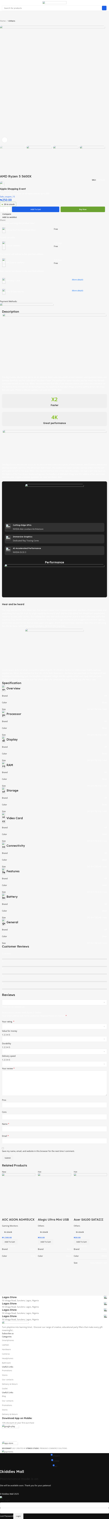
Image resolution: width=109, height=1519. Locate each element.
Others (11, 20)
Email (5, 1135)
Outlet (5, 1388)
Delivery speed (9, 1056)
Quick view (12, 1214)
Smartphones (8, 1340)
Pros (4, 1100)
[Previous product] (1, 24)
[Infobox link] (54, 1297)
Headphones (7, 1358)
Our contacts (7, 1379)
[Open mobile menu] (3, 2)
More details (77, 279)
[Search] (104, 8)
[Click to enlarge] (4, 140)
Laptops (5, 1345)
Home (3, 20)
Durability (6, 1043)
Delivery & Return (10, 1384)
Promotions (7, 1370)
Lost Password (6, 1516)
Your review (8, 1068)
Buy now (83, 209)
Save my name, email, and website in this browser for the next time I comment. (38, 1151)
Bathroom (6, 1363)
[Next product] (6, 24)
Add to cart (36, 209)
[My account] (106, 2)
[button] (10, 1242)
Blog (4, 1396)
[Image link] (15, 1323)
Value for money (9, 1031)
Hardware (6, 1349)
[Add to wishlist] (19, 1214)
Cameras (6, 1354)
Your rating (8, 1021)
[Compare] (5, 1214)
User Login (5, 1500)
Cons (4, 1112)
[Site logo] (54, 2)
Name (5, 1123)
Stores (5, 1375)
